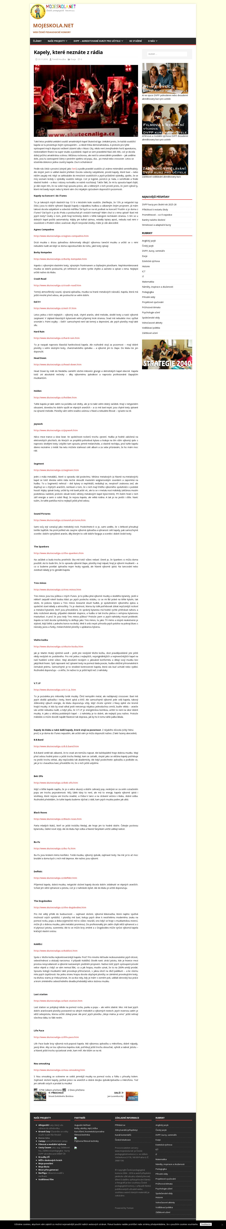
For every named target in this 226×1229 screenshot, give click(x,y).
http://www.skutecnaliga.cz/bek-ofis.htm (56, 782)
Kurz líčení (79, 1131)
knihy (76, 1128)
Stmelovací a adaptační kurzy (156, 224)
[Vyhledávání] (167, 54)
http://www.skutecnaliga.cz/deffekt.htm (55, 877)
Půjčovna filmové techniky (86, 1141)
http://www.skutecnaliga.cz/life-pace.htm (56, 1037)
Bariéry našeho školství (153, 219)
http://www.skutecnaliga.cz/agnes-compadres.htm (61, 235)
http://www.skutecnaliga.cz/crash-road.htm (57, 285)
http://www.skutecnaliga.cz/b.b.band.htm (56, 746)
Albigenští (43, 1125)
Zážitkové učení (150, 333)
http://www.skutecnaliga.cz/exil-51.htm (55, 308)
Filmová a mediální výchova (52, 1144)
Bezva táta (44, 1138)
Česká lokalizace (123, 1139)
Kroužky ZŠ (44, 1157)
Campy (41, 1141)
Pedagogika (148, 292)
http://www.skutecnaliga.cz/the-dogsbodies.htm (60, 907)
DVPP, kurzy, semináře (153, 250)
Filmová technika (82, 1134)
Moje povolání (45, 1163)
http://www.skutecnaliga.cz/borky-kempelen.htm (60, 259)
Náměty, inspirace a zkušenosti (157, 286)
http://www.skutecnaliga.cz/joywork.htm (56, 430)
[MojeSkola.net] (53, 17)
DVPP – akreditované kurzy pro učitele (97, 40)
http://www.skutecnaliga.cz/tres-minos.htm (57, 589)
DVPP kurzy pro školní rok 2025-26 (159, 204)
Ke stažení (135, 40)
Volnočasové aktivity (152, 322)
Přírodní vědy (148, 297)
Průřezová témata (151, 307)
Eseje (73, 59)
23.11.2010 (43, 59)
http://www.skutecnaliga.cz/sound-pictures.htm (60, 520)
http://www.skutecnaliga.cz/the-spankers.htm (59, 553)
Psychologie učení (151, 312)
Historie (146, 266)
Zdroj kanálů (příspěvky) (126, 1130)
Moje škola (43, 1166)
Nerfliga (42, 1173)
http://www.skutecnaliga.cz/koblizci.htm (55, 950)
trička (95, 1128)
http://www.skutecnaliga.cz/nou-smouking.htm (59, 1070)
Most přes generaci (48, 1169)
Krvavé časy (44, 1131)
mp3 (90, 1128)
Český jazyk (148, 245)
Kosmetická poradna (94, 1131)
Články (37, 40)
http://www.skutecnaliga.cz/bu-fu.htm (54, 848)
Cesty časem (44, 1147)
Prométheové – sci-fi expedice (157, 214)
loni (74, 168)
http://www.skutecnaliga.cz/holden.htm (55, 397)
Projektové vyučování (152, 302)
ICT (143, 271)
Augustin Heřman (82, 1125)
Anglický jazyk (149, 240)
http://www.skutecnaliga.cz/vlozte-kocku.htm (58, 646)
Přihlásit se (120, 1125)
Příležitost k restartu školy (155, 209)
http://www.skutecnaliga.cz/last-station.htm (58, 1000)
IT (143, 276)
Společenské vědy (151, 317)
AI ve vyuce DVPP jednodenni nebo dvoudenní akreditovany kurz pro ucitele (165, 97)
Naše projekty (56, 40)
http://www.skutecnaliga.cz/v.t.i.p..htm (55, 689)
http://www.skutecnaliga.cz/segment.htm (56, 470)
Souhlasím (206, 1224)
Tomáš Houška (59, 59)
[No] (222, 1224)
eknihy (83, 1128)
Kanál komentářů (123, 1134)
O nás (151, 40)
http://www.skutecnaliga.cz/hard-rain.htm (57, 338)
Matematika (148, 281)
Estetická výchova (151, 261)
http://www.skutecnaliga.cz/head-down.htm (57, 364)
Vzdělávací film (46, 1179)
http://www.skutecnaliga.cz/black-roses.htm (58, 818)
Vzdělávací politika (151, 327)
